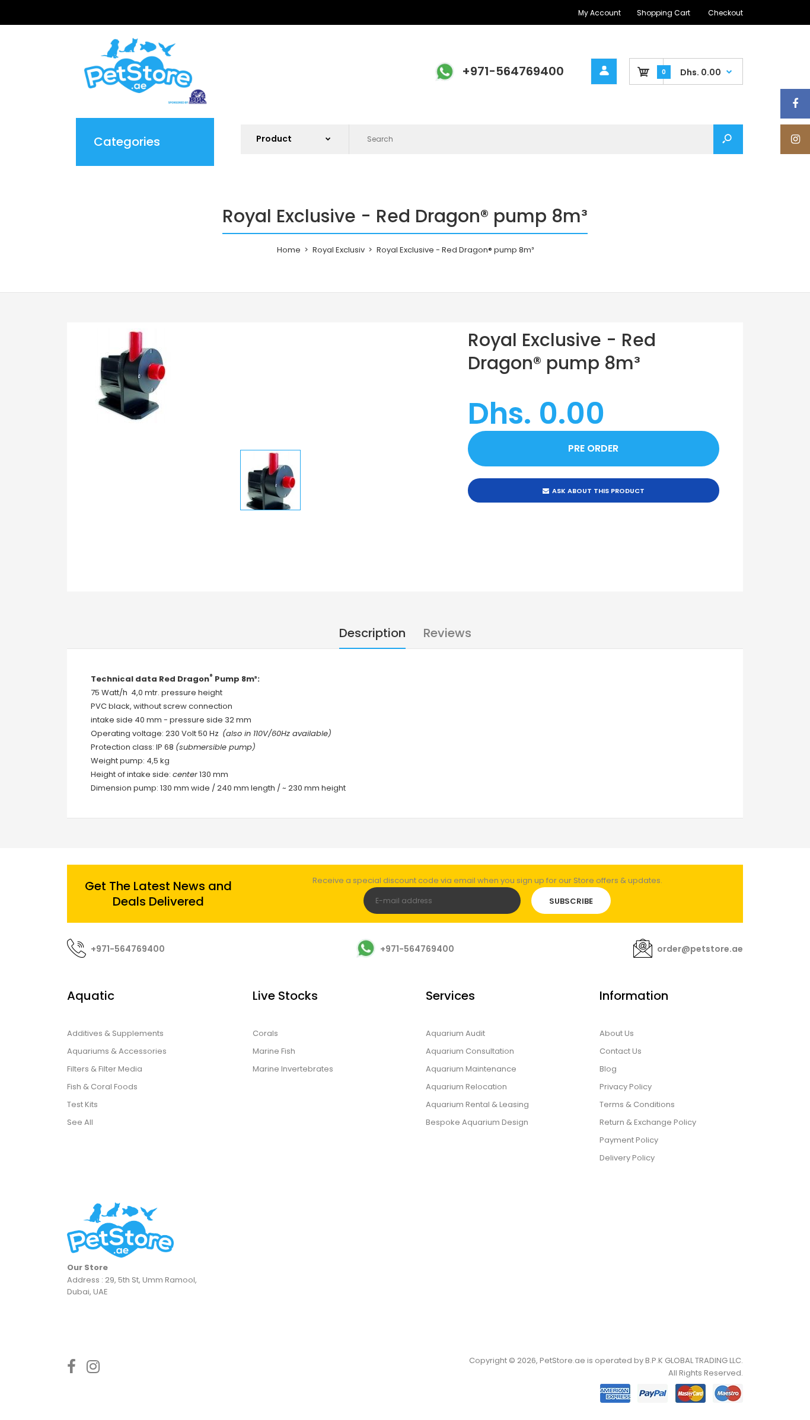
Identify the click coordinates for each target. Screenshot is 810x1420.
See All (80, 1122)
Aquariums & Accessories (117, 1051)
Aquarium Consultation (470, 1051)
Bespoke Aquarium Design (477, 1122)
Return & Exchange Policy (647, 1122)
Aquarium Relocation (466, 1086)
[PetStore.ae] (138, 102)
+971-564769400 (513, 71)
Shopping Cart (663, 13)
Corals (265, 1033)
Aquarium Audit (455, 1033)
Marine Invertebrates (293, 1068)
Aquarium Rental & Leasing (477, 1104)
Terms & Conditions (637, 1104)
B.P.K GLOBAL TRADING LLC (693, 1360)
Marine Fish (274, 1051)
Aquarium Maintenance (471, 1068)
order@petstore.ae (700, 949)
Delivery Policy (627, 1157)
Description (372, 633)
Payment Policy (628, 1140)
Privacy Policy (625, 1086)
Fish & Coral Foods (102, 1086)
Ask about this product (598, 490)
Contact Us (620, 1051)
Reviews (447, 633)
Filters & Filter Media (104, 1068)
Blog (608, 1068)
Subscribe (571, 901)
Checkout (725, 13)
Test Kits (82, 1104)
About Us (616, 1033)
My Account (599, 13)
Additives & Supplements (115, 1033)
